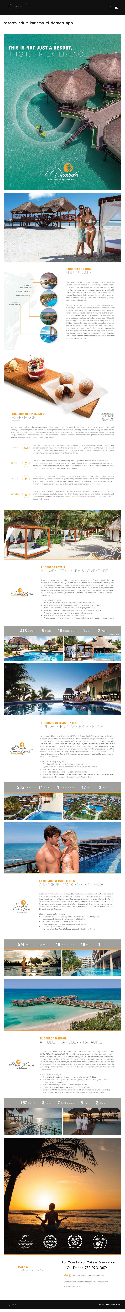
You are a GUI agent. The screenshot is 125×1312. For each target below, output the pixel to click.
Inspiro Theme (104, 1304)
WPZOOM (117, 1304)
